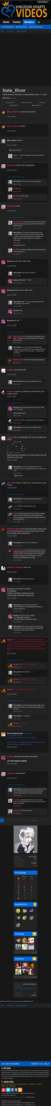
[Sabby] (31, 940)
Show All (33, 952)
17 (30, 820)
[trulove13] (25, 947)
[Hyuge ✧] (31, 965)
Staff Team (4, 1086)
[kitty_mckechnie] (18, 940)
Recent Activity (27, 102)
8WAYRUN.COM (28, 1001)
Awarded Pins (37, 105)
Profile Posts (10, 102)
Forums (17, 22)
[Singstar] (31, 947)
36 (34, 958)
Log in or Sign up (42, 2)
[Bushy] (25, 965)
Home (6, 22)
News (3, 1084)
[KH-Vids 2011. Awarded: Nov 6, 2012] (18, 921)
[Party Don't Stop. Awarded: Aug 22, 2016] (25, 913)
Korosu (10, 261)
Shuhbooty (17, 245)
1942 (34, 993)
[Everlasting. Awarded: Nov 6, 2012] (18, 928)
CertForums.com (30, 1105)
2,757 (34, 861)
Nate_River (11, 140)
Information (14, 105)
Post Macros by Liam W (27, 1093)
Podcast (39, 1084)
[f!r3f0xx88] (18, 972)
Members (29, 22)
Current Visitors (8, 27)
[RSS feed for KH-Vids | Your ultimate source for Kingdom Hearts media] (20, 1090)
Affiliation (12, 1086)
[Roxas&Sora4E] (18, 965)
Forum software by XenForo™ (10, 1093)
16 (34, 933)
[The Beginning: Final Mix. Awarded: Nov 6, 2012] (31, 921)
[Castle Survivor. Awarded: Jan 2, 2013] (31, 913)
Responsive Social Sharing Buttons (12, 1105)
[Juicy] (31, 972)
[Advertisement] (25, 60)
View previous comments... (16, 177)
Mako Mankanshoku (15, 733)
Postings (42, 102)
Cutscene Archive (11, 1084)
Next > (35, 820)
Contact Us (37, 1063)
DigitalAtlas (12, 150)
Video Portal (32, 1084)
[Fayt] (18, 947)
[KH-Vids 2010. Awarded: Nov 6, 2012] (25, 921)
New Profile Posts (36, 27)
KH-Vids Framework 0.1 (8, 1095)
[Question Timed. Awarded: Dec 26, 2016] (18, 913)
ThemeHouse (30, 1097)
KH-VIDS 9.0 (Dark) (10, 1063)
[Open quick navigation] (49, 31)
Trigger (15, 475)
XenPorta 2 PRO (5, 1001)
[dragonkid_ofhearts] (25, 972)
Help (46, 1063)
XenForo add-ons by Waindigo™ (11, 1101)
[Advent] (25, 940)
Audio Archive (22, 1084)
